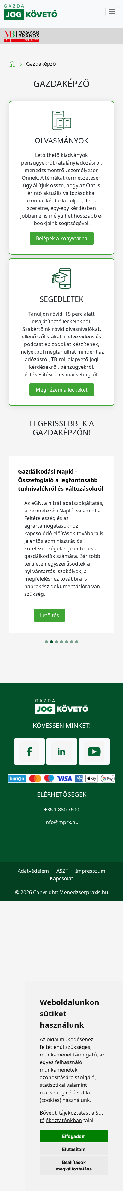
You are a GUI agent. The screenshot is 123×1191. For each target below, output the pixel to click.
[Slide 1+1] (51, 642)
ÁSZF (62, 870)
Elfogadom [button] (74, 1136)
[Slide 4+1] (66, 642)
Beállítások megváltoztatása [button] (74, 1165)
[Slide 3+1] (61, 642)
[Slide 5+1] (71, 642)
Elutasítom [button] (73, 1149)
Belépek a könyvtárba (61, 238)
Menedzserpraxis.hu (83, 892)
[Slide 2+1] (56, 642)
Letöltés (49, 615)
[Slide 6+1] (76, 642)
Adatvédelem (33, 870)
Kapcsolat (61, 878)
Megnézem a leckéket (62, 389)
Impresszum (90, 870)
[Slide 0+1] (46, 642)
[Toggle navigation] (112, 11)
